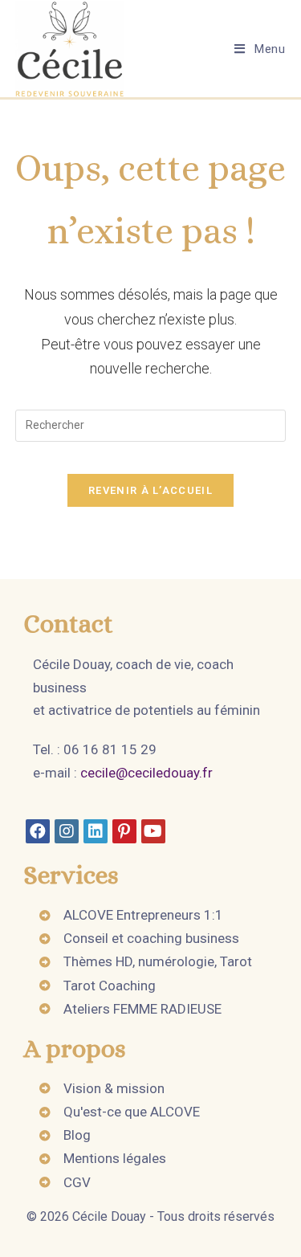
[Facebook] (38, 831)
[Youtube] (153, 831)
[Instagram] (67, 831)
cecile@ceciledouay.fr (146, 773)
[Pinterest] (124, 831)
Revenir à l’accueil (150, 490)
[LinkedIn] (95, 831)
